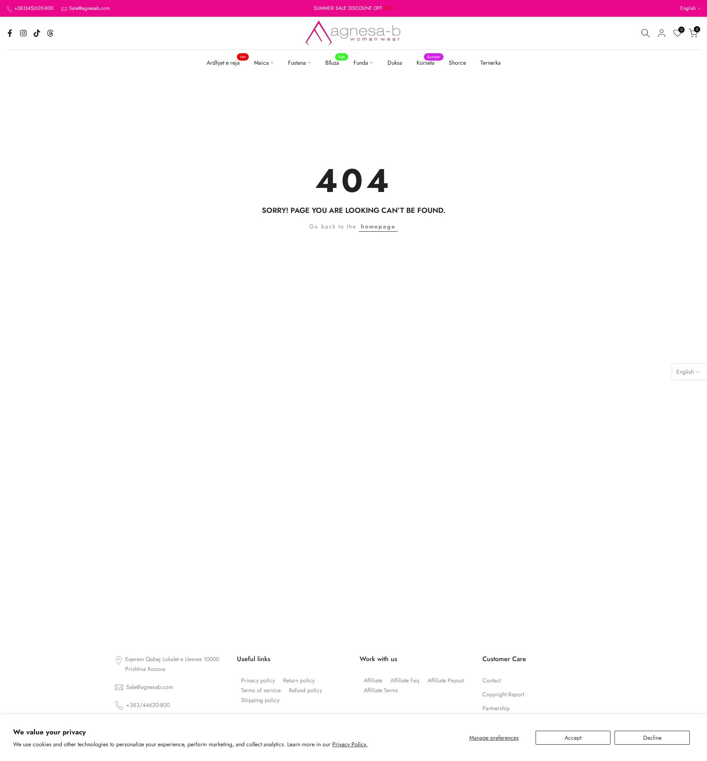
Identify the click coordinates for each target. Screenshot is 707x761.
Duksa (394, 63)
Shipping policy (260, 700)
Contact (491, 680)
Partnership (496, 708)
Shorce (457, 63)
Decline (652, 738)
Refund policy (305, 690)
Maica (261, 63)
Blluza (335, 62)
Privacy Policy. (349, 744)
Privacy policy (258, 680)
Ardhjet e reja (226, 62)
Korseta (429, 62)
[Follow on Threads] (50, 33)
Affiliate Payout (446, 680)
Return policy (299, 680)
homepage (378, 226)
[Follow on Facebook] (10, 33)
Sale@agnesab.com (89, 8)
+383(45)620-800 (33, 8)
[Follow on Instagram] (23, 33)
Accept (573, 738)
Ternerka (490, 63)
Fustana (297, 63)
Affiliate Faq (404, 680)
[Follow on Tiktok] (37, 33)
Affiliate (373, 680)
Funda (361, 63)
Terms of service (261, 690)
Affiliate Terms (381, 690)
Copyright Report (503, 694)
